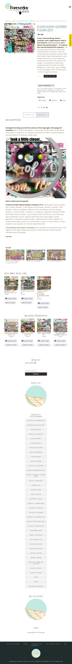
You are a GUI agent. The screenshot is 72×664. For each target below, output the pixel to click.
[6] (35, 196)
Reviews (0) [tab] (42, 114)
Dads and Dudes (36, 461)
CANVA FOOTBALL (36, 438)
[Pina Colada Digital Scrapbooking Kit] (15, 254)
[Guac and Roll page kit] (35, 254)
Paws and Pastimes (36, 544)
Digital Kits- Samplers (36, 465)
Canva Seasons (36, 456)
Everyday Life (33, 21)
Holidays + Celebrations (36, 503)
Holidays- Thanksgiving (36, 526)
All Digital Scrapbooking (19, 21)
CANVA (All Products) (36, 434)
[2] (27, 196)
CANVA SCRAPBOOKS (36, 452)
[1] (26, 196)
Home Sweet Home (36, 530)
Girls (60, 91)
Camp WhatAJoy (36, 429)
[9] (40, 196)
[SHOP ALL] (36, 406)
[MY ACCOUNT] (36, 619)
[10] (42, 196)
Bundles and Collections (36, 425)
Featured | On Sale (36, 498)
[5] (33, 196)
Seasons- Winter (36, 568)
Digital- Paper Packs (36, 480)
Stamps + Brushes (36, 572)
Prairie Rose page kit (54, 261)
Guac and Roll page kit (34, 261)
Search (36, 374)
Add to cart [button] (10, 302)
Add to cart (50, 76)
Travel (36, 581)
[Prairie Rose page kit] (56, 254)
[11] (44, 196)
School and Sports (36, 548)
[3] (29, 196)
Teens (44, 91)
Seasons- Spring (36, 557)
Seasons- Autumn (36, 553)
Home (7, 21)
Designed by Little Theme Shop (53, 661)
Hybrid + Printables (36, 535)
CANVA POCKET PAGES (36, 447)
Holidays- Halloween (36, 512)
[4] (31, 196)
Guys (64, 91)
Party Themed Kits (49, 90)
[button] (31, 26)
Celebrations (54, 91)
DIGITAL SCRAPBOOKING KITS (36, 470)
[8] (38, 196)
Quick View (12, 298)
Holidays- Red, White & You (36, 521)
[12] (46, 196)
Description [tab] (29, 114)
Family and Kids (44, 21)
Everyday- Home (36, 489)
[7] (37, 196)
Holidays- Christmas (36, 507)
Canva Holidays (36, 443)
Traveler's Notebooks (36, 586)
